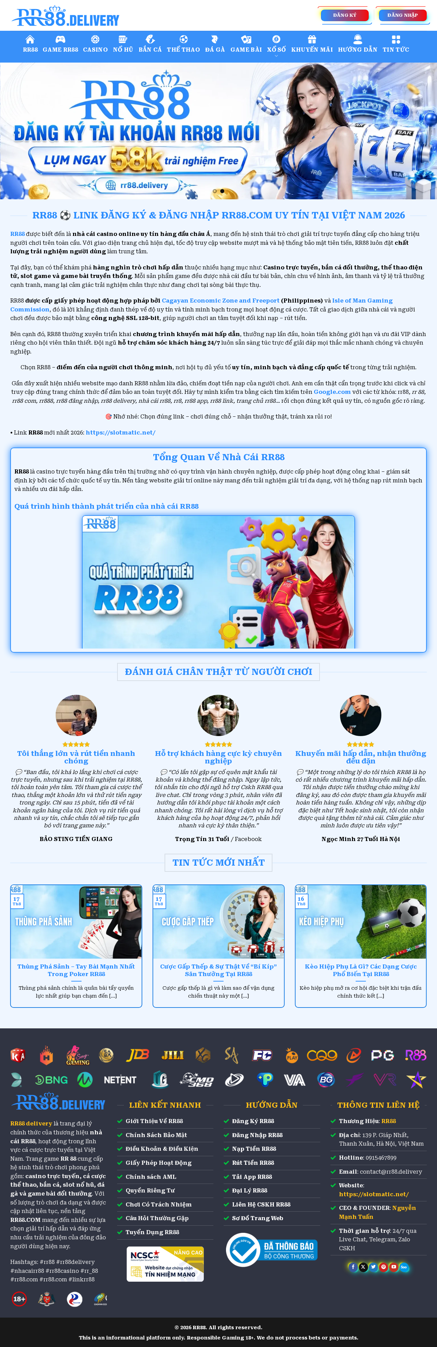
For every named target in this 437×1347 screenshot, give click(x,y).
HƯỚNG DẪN (358, 49)
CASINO (95, 49)
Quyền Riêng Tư (150, 1190)
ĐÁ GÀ (215, 49)
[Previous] (17, 131)
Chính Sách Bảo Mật (156, 1135)
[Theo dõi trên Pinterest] (383, 1267)
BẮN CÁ (150, 49)
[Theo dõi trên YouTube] (393, 1267)
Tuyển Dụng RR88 (152, 1232)
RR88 (30, 49)
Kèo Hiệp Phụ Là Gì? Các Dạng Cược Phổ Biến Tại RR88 (361, 970)
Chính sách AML (151, 1177)
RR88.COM (25, 1220)
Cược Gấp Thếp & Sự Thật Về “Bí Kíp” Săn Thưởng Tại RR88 (218, 970)
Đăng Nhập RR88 (257, 1135)
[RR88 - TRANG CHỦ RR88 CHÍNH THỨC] (95, 15)
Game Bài (246, 49)
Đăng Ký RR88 (253, 1121)
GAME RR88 (60, 49)
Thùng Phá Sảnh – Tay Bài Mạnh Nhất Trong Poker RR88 (76, 970)
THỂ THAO (183, 49)
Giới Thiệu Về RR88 (154, 1121)
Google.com (332, 392)
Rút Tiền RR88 (253, 1163)
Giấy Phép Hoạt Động (159, 1163)
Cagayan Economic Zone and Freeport (221, 300)
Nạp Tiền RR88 (254, 1149)
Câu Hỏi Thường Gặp (157, 1218)
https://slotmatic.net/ (121, 432)
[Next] (419, 131)
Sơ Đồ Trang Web (257, 1218)
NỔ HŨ (123, 49)
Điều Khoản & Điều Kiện (162, 1149)
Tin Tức (396, 49)
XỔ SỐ (276, 49)
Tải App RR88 (252, 1177)
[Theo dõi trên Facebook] (353, 1267)
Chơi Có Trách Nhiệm (159, 1204)
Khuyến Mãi (312, 49)
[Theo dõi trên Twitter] (373, 1267)
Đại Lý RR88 (249, 1190)
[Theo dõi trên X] (363, 1267)
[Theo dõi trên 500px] (404, 1267)
